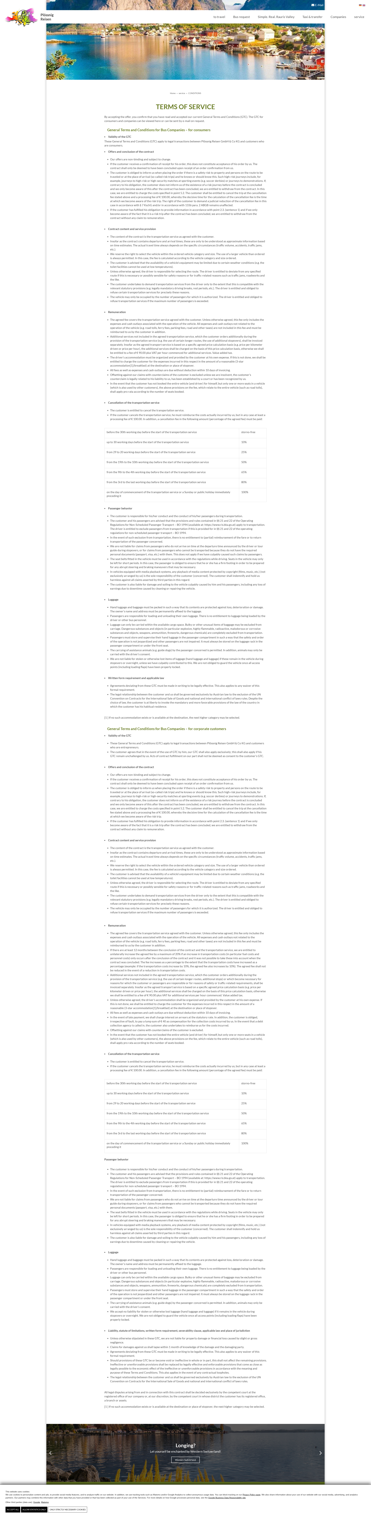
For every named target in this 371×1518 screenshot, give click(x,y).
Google (36, 1502)
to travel (219, 17)
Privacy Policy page (251, 1494)
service (359, 17)
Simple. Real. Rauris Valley (276, 17)
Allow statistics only (34, 1509)
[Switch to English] (363, 5)
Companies (338, 17)
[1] (131, 365)
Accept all (13, 1509)
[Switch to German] (360, 5)
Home (173, 93)
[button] (50, 1453)
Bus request (241, 17)
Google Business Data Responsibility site (227, 1498)
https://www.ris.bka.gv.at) (220, 524)
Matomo (45, 1502)
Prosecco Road (185, 1459)
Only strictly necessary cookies (68, 1509)
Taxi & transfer (312, 17)
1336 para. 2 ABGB (196, 205)
